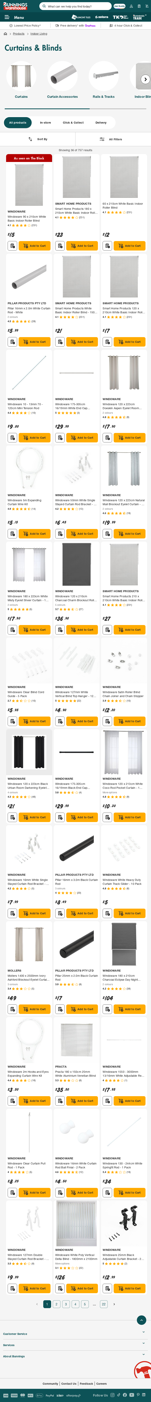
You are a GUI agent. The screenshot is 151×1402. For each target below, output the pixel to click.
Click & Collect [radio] (73, 122)
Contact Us (68, 1383)
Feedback (86, 1383)
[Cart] (147, 6)
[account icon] (131, 6)
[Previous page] (37, 1304)
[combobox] (75, 6)
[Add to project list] (12, 246)
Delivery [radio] (101, 122)
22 (104, 1304)
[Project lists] (139, 6)
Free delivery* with (72, 25)
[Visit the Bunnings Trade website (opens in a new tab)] (139, 17)
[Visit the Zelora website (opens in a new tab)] (101, 17)
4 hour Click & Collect (128, 25)
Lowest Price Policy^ (27, 25)
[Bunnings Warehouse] (15, 9)
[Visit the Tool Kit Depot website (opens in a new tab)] (120, 17)
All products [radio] (17, 122)
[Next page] (114, 1304)
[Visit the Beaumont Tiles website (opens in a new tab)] (80, 17)
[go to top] (141, 1320)
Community (50, 1383)
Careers (101, 1383)
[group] (59, 122)
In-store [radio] (45, 122)
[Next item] (145, 79)
